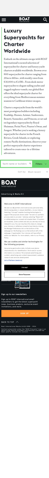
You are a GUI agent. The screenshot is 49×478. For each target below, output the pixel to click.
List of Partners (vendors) (13, 260)
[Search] (30, 163)
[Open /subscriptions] (20, 281)
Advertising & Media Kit (12, 194)
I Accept (24, 267)
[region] (24, 239)
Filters (39, 164)
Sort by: (22, 171)
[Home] (24, 19)
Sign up (24, 313)
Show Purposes (24, 274)
